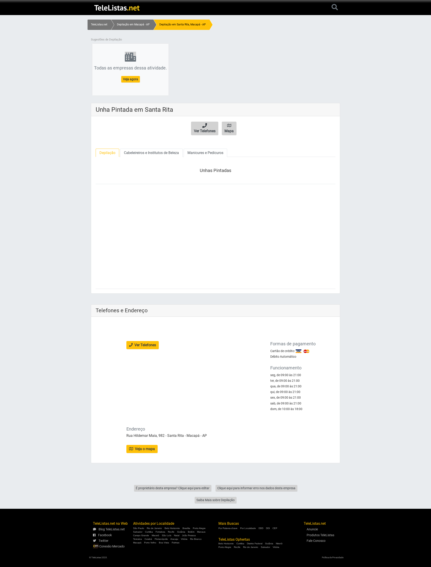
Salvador (137, 532)
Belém (191, 532)
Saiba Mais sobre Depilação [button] (215, 500)
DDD (261, 528)
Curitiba (149, 532)
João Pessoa (189, 535)
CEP (275, 528)
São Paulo (138, 528)
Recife (171, 532)
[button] (204, 128)
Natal (176, 535)
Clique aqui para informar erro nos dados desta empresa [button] (256, 488)
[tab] (107, 153)
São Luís (166, 535)
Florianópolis (161, 539)
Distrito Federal (254, 543)
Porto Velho (150, 542)
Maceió (155, 535)
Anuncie (312, 529)
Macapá (137, 542)
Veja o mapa (144, 449)
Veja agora (130, 79)
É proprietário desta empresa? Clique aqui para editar (172, 488)
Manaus (201, 532)
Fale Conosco (316, 540)
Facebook (104, 535)
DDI (268, 528)
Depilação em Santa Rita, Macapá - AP (182, 24)
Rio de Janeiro (154, 528)
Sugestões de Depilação (106, 39)
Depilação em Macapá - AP (133, 24)
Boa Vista (164, 542)
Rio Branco (196, 539)
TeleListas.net (99, 24)
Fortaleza (160, 532)
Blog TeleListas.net (111, 529)
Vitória (184, 539)
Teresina (137, 539)
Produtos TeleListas (320, 535)
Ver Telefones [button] (145, 345)
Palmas (175, 542)
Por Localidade (248, 528)
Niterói (279, 543)
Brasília (186, 528)
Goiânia (181, 532)
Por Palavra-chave (227, 528)
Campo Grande (141, 535)
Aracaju (174, 539)
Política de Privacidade (332, 557)
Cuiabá (148, 539)
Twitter (103, 540)
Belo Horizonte (172, 528)
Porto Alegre (199, 528)
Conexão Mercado (112, 546)
